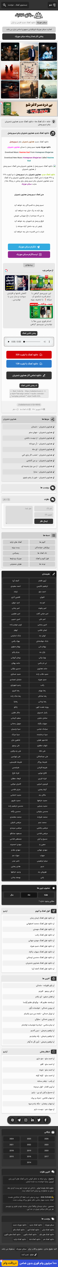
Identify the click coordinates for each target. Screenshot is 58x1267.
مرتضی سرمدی (16, 828)
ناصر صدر (15, 861)
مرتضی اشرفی (15, 822)
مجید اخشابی (15, 795)
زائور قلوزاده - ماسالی (44, 985)
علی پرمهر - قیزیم (46, 991)
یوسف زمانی (15, 877)
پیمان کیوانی (16, 657)
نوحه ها (42, 564)
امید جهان (16, 602)
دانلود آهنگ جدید (35, 1225)
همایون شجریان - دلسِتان (41, 426)
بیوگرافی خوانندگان (42, 547)
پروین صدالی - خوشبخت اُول (41, 1008)
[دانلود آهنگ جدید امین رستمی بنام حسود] (29, 89)
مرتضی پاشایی (42, 828)
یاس (42, 877)
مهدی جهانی (42, 850)
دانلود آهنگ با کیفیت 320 (27, 354)
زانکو (15, 707)
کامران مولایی (16, 784)
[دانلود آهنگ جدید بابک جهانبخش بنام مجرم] (10, 70)
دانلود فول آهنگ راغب (44, 934)
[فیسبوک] (45, 1120)
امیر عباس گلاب (42, 613)
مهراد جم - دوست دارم (43, 1109)
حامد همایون (42, 668)
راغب (42, 685)
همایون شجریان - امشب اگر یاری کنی (37, 455)
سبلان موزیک (49, 1225)
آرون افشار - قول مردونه (43, 1086)
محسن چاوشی (42, 811)
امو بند (42, 602)
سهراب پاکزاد (42, 723)
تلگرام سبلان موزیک (27, 247)
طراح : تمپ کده (28, 1254)
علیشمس (15, 767)
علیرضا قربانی (42, 767)
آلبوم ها (42, 542)
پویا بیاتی (42, 657)
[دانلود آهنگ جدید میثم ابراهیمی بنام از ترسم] (48, 52)
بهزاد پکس (16, 641)
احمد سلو (42, 591)
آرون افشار (42, 580)
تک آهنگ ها (40, 121)
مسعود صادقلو (16, 833)
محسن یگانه (16, 811)
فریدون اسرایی (42, 784)
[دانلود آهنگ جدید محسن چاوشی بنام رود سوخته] (29, 70)
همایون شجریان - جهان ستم (40, 432)
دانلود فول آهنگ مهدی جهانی (40, 940)
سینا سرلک (16, 734)
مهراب (42, 855)
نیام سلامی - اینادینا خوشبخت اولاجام (37, 1025)
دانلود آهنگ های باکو (47, 1234)
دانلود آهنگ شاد (34, 1239)
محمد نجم (42, 822)
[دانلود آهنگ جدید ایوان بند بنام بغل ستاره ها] (10, 52)
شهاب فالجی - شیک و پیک (42, 1098)
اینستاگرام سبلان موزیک (27, 254)
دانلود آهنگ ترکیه (20, 1239)
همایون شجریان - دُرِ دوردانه (40, 443)
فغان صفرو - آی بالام (44, 996)
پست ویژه (16, 547)
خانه (48, 121)
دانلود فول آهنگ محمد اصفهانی (39, 923)
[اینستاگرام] (25, 1120)
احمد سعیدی (16, 586)
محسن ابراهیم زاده (15, 806)
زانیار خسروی (42, 712)
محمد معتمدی (15, 817)
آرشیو (5, 911)
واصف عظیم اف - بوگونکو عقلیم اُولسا (38, 1002)
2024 (12, 1139)
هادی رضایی (15, 866)
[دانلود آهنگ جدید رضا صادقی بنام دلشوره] (10, 89)
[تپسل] (1, 103)
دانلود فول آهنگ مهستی (43, 929)
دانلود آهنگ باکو (18, 1230)
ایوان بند (42, 635)
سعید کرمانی (16, 718)
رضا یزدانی (42, 701)
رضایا (16, 701)
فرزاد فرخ (15, 773)
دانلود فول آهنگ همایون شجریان (39, 963)
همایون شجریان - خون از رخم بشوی (37, 477)
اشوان (42, 597)
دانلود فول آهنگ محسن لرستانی (40, 957)
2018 (12, 1150)
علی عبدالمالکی (42, 756)
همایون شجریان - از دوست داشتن (38, 438)
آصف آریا (16, 580)
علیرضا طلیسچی (16, 762)
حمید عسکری (16, 674)
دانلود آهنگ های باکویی (12, 1234)
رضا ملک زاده (16, 696)
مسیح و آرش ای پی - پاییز (42, 1092)
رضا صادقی (42, 696)
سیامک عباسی (42, 729)
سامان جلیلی (42, 718)
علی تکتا (42, 751)
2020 (46, 1150)
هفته (46, 895)
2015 (12, 1156)
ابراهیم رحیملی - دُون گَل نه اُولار (40, 1041)
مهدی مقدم (15, 850)
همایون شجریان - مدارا (43, 471)
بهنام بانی (42, 646)
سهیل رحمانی (16, 723)
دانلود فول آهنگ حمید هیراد (41, 946)
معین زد (42, 844)
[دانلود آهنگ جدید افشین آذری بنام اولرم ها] (29, 52)
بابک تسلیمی (16, 635)
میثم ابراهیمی (42, 861)
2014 (29, 1162)
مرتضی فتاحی (42, 833)
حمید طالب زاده (42, 674)
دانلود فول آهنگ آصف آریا (42, 968)
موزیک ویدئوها (16, 558)
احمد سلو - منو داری (44, 1058)
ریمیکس (16, 553)
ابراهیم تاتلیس (42, 586)
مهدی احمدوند (15, 844)
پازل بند (42, 652)
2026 (46, 1139)
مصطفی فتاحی (16, 839)
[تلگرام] (19, 1120)
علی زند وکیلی (15, 751)
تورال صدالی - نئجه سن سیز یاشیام (38, 1013)
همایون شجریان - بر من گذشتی (39, 460)
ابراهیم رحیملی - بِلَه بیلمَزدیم (41, 1036)
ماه (29, 895)
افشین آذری (15, 597)
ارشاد (16, 591)
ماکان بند (42, 795)
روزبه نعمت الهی (42, 707)
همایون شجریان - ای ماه (42, 449)
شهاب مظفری (42, 745)
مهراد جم (15, 855)
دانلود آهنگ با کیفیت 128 (27, 364)
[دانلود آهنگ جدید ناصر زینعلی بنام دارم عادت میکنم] (48, 70)
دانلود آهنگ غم (48, 1239)
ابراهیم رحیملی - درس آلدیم (42, 1030)
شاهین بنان (15, 740)
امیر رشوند (42, 608)
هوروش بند (42, 872)
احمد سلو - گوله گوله (44, 1075)
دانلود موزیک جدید (19, 1225)
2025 (29, 1139)
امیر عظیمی (15, 613)
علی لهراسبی (15, 756)
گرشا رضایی (42, 789)
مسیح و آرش (42, 839)
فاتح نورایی (42, 773)
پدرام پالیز (15, 652)
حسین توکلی (16, 668)
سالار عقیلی (15, 712)
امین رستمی (42, 624)
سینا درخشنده (42, 734)
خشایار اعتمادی (16, 679)
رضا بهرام (42, 690)
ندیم (42, 866)
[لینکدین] (32, 1120)
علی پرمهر (16, 745)
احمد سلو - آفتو (46, 1064)
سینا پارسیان (15, 729)
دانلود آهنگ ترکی (48, 1230)
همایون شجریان (9, 419)
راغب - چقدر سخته (45, 1081)
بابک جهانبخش (42, 641)
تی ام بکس (42, 663)
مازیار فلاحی (15, 789)
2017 (46, 1156)
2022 (29, 1144)
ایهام (16, 630)
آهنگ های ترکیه (16, 542)
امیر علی (42, 619)
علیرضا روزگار (42, 762)
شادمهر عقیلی (42, 740)
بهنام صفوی (15, 646)
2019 (29, 1150)
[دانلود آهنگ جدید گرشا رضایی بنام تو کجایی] (48, 89)
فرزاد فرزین (42, 778)
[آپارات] (12, 1120)
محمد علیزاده (42, 817)
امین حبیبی (15, 619)
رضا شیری (15, 690)
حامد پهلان (15, 663)
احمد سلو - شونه (46, 1069)
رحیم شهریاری (16, 685)
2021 (12, 1144)
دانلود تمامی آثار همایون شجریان (26, 375)
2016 (29, 1156)
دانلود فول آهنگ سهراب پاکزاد (41, 951)
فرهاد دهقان (16, 778)
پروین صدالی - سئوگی (44, 1019)
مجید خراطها (42, 800)
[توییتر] (39, 1120)
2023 (46, 1144)
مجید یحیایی (42, 806)
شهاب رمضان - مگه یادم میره (41, 1103)
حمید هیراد (42, 679)
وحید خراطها (16, 872)
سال (12, 895)
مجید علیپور (15, 800)
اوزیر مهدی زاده (16, 624)
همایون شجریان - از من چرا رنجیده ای (36, 466)
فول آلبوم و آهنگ (42, 558)
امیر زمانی (16, 608)
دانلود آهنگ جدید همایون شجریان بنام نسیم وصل (28, 133)
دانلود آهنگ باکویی (30, 1234)
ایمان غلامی (42, 630)
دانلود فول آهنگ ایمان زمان (41, 918)
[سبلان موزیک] (29, 17)
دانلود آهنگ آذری (33, 1230)
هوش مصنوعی (16, 564)
